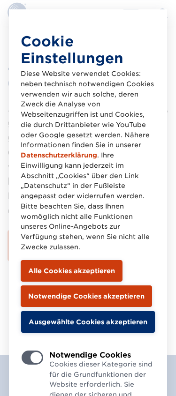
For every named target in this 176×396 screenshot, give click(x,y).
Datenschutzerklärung (59, 155)
